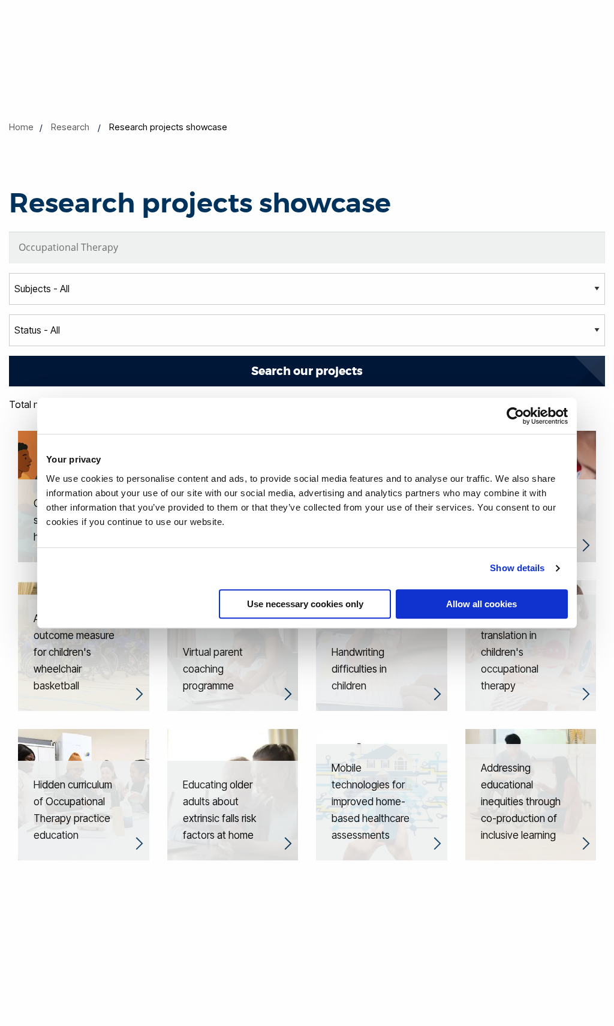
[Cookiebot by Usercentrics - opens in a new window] (515, 416)
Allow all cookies (481, 604)
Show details (517, 568)
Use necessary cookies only (305, 604)
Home (21, 127)
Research (70, 127)
